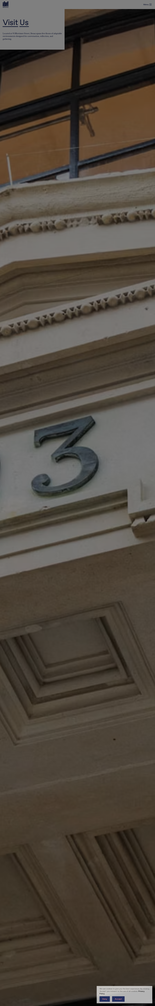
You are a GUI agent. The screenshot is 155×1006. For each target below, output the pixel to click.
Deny (104, 999)
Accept (118, 999)
